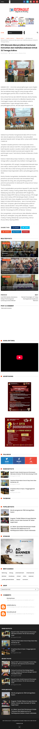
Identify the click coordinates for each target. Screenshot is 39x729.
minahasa (11, 576)
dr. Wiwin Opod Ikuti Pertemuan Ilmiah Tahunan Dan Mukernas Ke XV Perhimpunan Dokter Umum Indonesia (22, 528)
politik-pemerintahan (8, 579)
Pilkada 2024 (19, 38)
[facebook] (24, 2)
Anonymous (11, 598)
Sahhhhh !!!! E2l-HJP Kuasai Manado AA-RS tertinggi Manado (19, 252)
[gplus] (37, 2)
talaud (18, 579)
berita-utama (10, 38)
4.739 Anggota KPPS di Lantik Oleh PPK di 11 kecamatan (16, 269)
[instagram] (31, 2)
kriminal (4, 576)
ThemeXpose (19, 723)
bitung (11, 573)
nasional (31, 576)
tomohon (25, 579)
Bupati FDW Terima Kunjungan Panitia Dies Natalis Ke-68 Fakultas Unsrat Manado (23, 663)
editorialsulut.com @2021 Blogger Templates (16, 720)
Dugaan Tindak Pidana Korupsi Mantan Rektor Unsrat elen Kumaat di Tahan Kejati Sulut (23, 520)
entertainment (20, 573)
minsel (19, 576)
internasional (30, 573)
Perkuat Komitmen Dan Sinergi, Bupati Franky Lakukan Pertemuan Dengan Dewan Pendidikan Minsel (24, 672)
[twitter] (27, 2)
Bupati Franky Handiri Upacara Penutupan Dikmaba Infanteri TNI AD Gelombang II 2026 (23, 473)
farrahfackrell (11, 612)
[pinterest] (34, 2)
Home (2, 32)
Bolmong (4, 573)
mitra (24, 576)
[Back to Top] (19, 727)
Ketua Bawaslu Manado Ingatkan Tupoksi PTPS (17, 287)
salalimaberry (11, 605)
